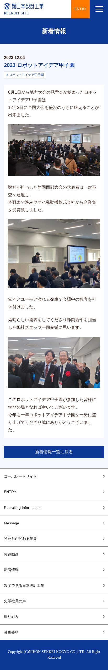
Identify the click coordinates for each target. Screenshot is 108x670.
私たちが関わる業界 (20, 538)
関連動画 (11, 554)
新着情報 (11, 570)
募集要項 (11, 632)
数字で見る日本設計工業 (24, 585)
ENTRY (80, 9)
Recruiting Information (22, 507)
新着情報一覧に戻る (54, 452)
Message (11, 523)
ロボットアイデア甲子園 (26, 75)
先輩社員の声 (15, 601)
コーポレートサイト (20, 476)
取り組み (11, 616)
